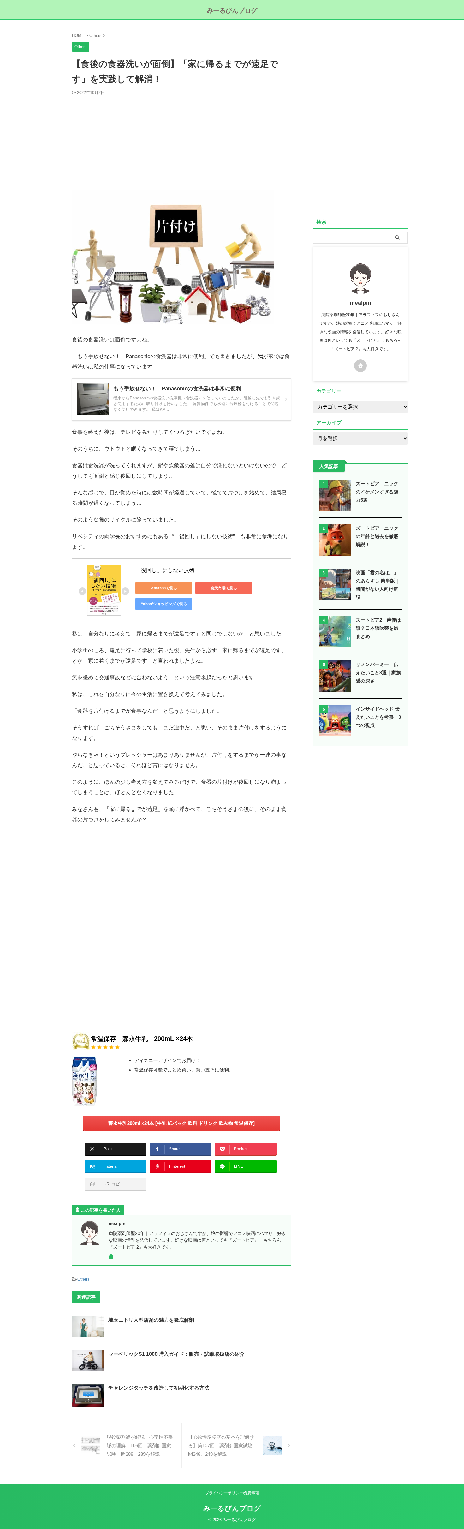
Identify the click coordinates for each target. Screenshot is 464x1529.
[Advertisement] (181, 143)
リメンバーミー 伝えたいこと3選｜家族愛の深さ (378, 672)
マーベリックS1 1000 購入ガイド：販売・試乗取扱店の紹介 (176, 1354)
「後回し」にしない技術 (164, 570)
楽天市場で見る (224, 588)
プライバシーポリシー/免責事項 (232, 1493)
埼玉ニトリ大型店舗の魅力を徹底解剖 (151, 1320)
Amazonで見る (164, 588)
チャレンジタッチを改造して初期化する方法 (158, 1387)
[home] (112, 1257)
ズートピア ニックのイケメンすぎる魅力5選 (377, 492)
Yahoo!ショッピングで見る (164, 604)
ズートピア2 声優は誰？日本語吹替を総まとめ (378, 628)
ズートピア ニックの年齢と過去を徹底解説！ (377, 536)
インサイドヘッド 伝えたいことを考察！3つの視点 (378, 717)
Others (83, 1279)
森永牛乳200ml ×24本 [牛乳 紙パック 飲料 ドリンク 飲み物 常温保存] (181, 1123)
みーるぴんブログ (232, 10)
